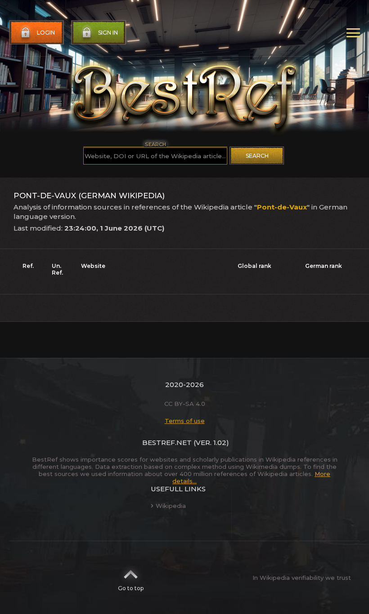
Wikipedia (171, 505)
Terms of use (185, 420)
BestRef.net (167, 442)
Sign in (108, 32)
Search (257, 155)
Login (46, 32)
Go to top (131, 588)
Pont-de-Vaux (282, 207)
